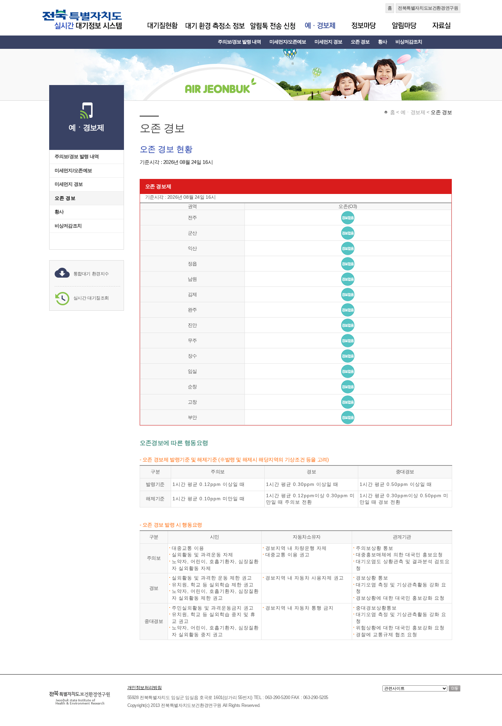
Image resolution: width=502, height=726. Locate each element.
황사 (382, 41)
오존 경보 (360, 41)
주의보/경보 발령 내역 (239, 41)
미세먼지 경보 (328, 41)
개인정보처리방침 (144, 687)
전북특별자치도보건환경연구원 (428, 8)
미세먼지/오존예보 (287, 41)
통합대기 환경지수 (91, 273)
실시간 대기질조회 (91, 298)
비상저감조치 (408, 41)
